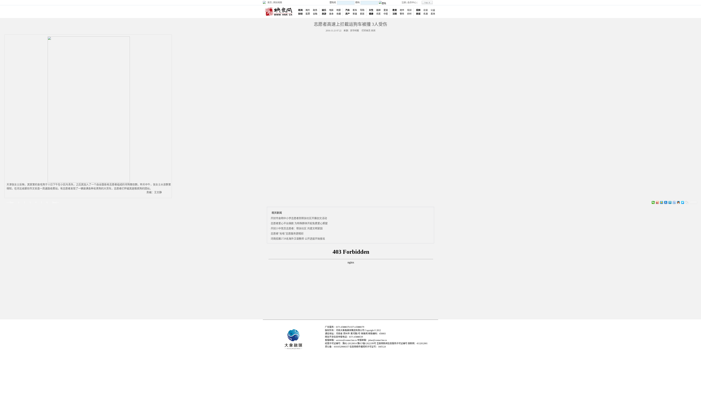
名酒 (425, 14)
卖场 (433, 14)
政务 (315, 10)
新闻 (300, 10)
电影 (331, 10)
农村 (409, 14)
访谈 (425, 10)
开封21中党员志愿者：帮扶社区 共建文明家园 (297, 228)
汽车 (347, 10)
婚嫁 (378, 10)
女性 (371, 10)
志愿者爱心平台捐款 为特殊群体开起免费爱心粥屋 (299, 223)
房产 (347, 14)
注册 (404, 2)
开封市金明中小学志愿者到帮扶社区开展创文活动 (299, 218)
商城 (418, 14)
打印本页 (366, 30)
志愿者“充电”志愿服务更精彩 (287, 233)
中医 (386, 14)
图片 (308, 10)
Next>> (55, 202)
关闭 (373, 30)
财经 (300, 14)
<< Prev (10, 202)
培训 (409, 10)
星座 (386, 10)
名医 (378, 14)
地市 (402, 10)
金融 (315, 14)
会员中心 (411, 2)
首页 (269, 2)
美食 (331, 14)
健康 (371, 14)
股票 (308, 14)
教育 (394, 10)
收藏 (338, 14)
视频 (418, 10)
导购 (362, 10)
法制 (394, 14)
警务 (402, 14)
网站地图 (277, 2)
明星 (338, 10)
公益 (433, 10)
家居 (362, 14)
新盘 (355, 14)
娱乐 (324, 10)
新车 (355, 10)
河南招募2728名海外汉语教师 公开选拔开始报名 (298, 238)
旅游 (324, 14)
